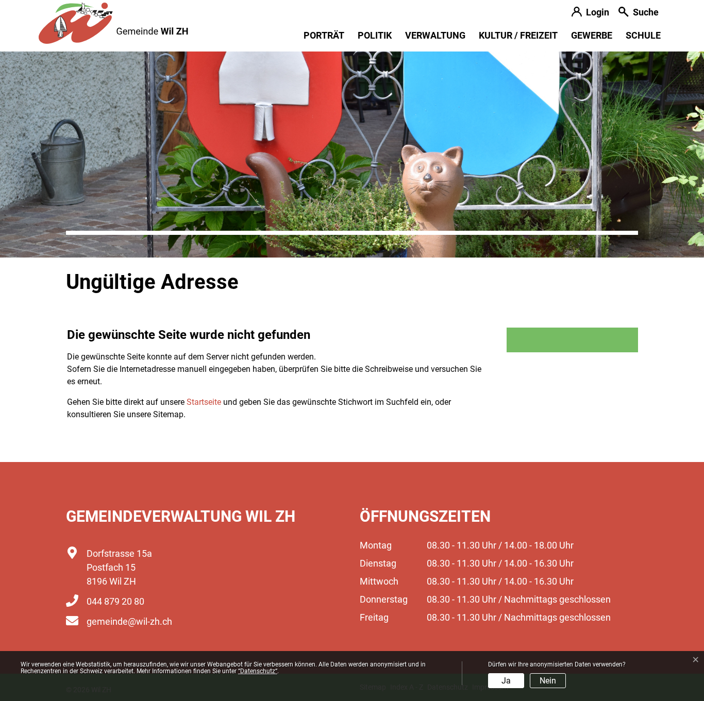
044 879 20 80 (115, 601)
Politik (375, 35)
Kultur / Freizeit (518, 35)
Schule (643, 35)
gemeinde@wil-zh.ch (129, 621)
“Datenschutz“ (257, 671)
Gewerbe (591, 35)
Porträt (324, 35)
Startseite (204, 402)
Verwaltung (435, 35)
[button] (638, 13)
